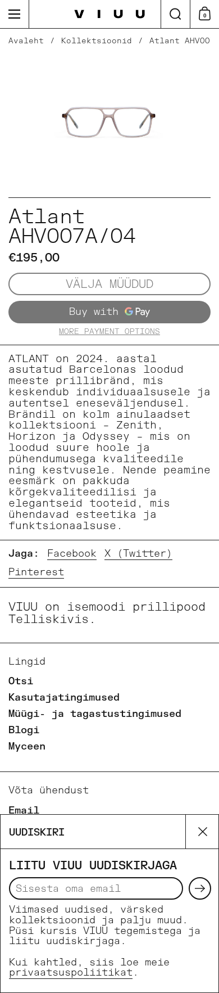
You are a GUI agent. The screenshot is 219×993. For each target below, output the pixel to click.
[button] (175, 14)
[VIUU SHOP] (110, 14)
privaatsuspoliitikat (71, 972)
